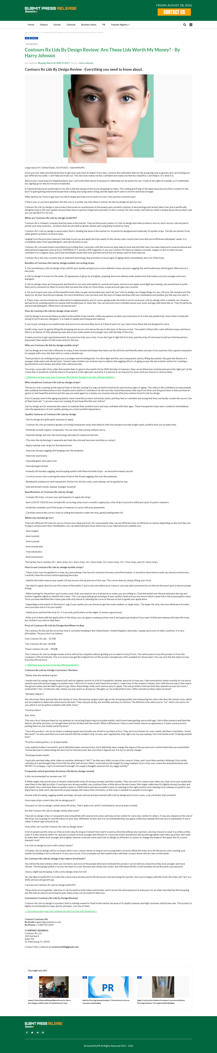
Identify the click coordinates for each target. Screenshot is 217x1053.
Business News (88, 24)
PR (103, 24)
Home (31, 24)
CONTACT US (174, 12)
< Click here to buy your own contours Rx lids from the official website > (61, 911)
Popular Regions (119, 24)
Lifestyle (71, 24)
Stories (57, 24)
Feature (44, 24)
